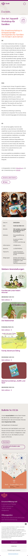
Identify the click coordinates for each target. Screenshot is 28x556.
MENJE (18, 170)
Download (6, 442)
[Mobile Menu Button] (24, 4)
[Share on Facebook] (9, 182)
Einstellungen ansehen (14, 550)
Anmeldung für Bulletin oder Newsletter (11, 447)
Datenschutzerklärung (13, 553)
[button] (26, 524)
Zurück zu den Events (9, 177)
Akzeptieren (14, 542)
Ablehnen (14, 546)
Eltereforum (19, 168)
